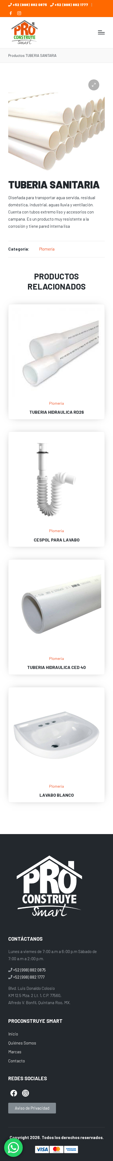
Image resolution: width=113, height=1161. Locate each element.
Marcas (14, 1051)
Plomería (47, 248)
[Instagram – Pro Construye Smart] (19, 13)
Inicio (13, 1033)
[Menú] (101, 32)
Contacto (16, 1060)
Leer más (56, 396)
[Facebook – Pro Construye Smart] (10, 13)
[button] (93, 84)
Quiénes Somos (22, 1042)
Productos (16, 55)
